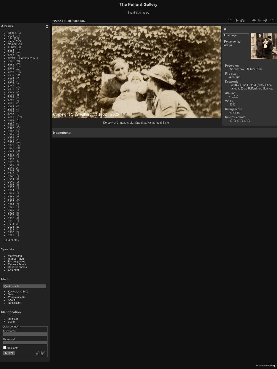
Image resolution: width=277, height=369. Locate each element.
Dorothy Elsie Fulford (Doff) (246, 85)
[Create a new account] (37, 354)
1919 (11, 212)
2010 (11, 91)
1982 (11, 136)
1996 (11, 125)
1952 (11, 162)
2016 (11, 74)
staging (12, 44)
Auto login (12, 348)
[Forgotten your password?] (43, 354)
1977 (11, 145)
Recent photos (16, 261)
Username (9, 331)
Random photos (17, 267)
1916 (11, 218)
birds (11, 41)
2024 (11, 49)
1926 (11, 198)
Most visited (15, 255)
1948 (11, 170)
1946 (11, 176)
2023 (11, 52)
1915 (11, 221)
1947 (11, 173)
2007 (11, 100)
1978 (11, 142)
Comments (14, 297)
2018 (11, 69)
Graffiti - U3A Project (20, 58)
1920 (11, 209)
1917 (11, 215)
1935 (11, 187)
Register (13, 318)
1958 (11, 159)
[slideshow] (237, 20)
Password (9, 339)
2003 (11, 111)
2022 (11, 55)
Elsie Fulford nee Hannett (257, 88)
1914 (11, 223)
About (11, 300)
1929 (11, 195)
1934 (11, 190)
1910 (11, 232)
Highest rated (16, 258)
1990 (11, 128)
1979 (11, 139)
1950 (11, 164)
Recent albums (17, 264)
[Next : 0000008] (265, 20)
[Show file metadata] (242, 20)
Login (11, 321)
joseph (12, 32)
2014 (11, 80)
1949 (11, 167)
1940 (11, 181)
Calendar (13, 269)
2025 (11, 35)
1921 (11, 207)
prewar (12, 46)
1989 (11, 131)
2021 (11, 60)
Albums (7, 26)
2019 (11, 66)
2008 (11, 97)
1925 (11, 201)
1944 (11, 178)
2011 (11, 89)
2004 (11, 108)
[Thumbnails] (254, 20)
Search (12, 294)
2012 (11, 86)
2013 (11, 83)
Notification (14, 302)
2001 (11, 117)
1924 (11, 204)
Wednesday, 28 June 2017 (246, 69)
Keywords (14, 291)
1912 (11, 229)
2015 (11, 77)
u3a (10, 38)
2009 (11, 94)
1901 (11, 235)
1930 (11, 193)
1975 (11, 150)
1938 (11, 184)
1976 (11, 148)
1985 (11, 134)
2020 (11, 63)
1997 (11, 122)
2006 (11, 103)
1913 (11, 226)
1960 (11, 156)
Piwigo (272, 365)
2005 (11, 105)
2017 (11, 72)
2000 (11, 119)
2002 (11, 114)
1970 (11, 153)
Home (56, 21)
